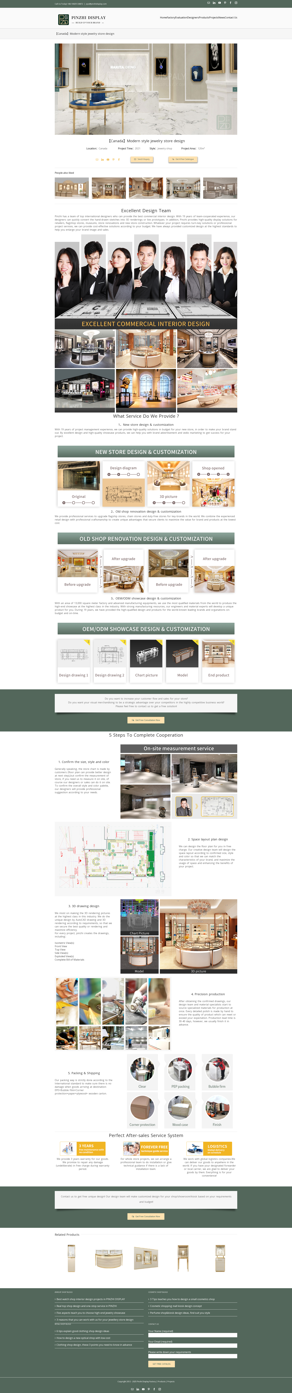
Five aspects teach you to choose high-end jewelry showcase (91, 1313)
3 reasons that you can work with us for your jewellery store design (95, 1319)
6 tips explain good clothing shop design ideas (83, 1331)
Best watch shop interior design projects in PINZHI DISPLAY (91, 1299)
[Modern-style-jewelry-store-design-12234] (146, 89)
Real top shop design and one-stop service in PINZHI (87, 1306)
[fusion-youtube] (108, 159)
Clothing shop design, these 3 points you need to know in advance (94, 1344)
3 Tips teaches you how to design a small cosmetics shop (182, 1299)
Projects (170, 1381)
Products (161, 1381)
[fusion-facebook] (119, 159)
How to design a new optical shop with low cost (83, 1338)
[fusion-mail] (97, 159)
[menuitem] (163, 17)
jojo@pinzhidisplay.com (96, 4)
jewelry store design (168, 140)
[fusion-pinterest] (113, 159)
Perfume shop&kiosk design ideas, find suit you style (180, 1313)
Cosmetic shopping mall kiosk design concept (176, 1306)
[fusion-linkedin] (102, 159)
